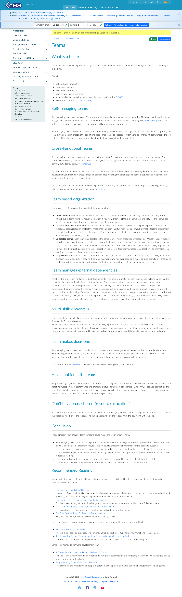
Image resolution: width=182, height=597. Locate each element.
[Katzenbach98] (84, 100)
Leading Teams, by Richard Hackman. (73, 489)
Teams (15, 88)
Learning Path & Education (25, 76)
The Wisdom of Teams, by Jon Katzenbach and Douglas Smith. (85, 506)
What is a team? (20, 90)
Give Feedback (164, 39)
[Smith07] (99, 188)
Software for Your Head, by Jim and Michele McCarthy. (82, 552)
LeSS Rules (18, 62)
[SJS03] (119, 97)
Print (154, 39)
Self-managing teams (22, 93)
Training (82, 7)
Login (151, 2)
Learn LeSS (70, 7)
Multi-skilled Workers (22, 104)
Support (103, 581)
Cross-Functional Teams (23, 96)
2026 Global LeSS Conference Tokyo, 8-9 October (41, 12)
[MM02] (76, 364)
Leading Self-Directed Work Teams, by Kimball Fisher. (81, 500)
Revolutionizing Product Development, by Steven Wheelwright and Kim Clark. (93, 536)
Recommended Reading (23, 119)
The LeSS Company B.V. (93, 577)
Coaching (92, 7)
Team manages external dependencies (28, 101)
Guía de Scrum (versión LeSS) (26, 67)
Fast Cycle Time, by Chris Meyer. (71, 529)
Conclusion (18, 117)
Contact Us (113, 581)
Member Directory (90, 581)
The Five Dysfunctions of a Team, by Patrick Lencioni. (81, 513)
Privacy (77, 581)
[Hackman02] (150, 120)
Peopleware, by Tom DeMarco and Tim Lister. (77, 562)
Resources (113, 7)
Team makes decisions (22, 106)
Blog (159, 2)
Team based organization (23, 98)
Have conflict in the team (23, 109)
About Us (68, 581)
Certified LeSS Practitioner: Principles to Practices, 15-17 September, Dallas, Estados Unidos (60, 15)
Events (103, 7)
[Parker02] (86, 163)
